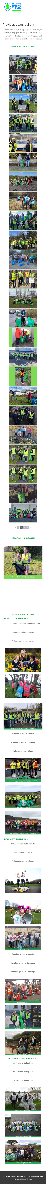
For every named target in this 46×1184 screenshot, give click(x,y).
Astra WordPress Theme (23, 1179)
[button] (6, 660)
